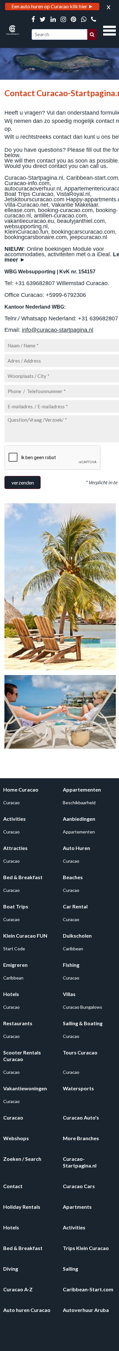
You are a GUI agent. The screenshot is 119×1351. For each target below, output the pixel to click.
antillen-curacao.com (60, 215)
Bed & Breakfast (23, 877)
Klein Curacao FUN (25, 936)
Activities (14, 819)
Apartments (77, 1207)
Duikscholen (77, 936)
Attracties (15, 848)
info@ (29, 330)
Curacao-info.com (27, 183)
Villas (69, 994)
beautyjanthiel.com (81, 221)
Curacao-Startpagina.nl (33, 178)
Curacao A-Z (18, 1289)
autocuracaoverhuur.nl (32, 188)
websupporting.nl (26, 226)
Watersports (78, 1088)
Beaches (73, 877)
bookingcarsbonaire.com (35, 237)
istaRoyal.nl (75, 194)
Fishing (71, 965)
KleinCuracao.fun (26, 232)
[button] (109, 30)
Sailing (70, 1269)
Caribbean (73, 948)
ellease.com (19, 210)
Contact (13, 1186)
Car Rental (75, 906)
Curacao (11, 802)
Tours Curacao (80, 1052)
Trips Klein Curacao (86, 1248)
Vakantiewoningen (25, 1088)
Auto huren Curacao (26, 1310)
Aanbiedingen (79, 819)
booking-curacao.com (65, 210)
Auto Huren (76, 848)
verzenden (22, 482)
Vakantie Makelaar (74, 205)
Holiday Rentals (21, 1207)
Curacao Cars (79, 1186)
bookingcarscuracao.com (83, 232)
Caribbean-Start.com (88, 1289)
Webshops (16, 1138)
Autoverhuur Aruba (86, 1310)
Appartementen (82, 789)
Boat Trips (15, 906)
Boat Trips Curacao (28, 194)
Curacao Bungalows (82, 1007)
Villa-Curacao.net (26, 205)
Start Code (14, 948)
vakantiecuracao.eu (29, 221)
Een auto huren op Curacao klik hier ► (52, 6)
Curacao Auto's (81, 1117)
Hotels (11, 994)
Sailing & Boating (82, 1023)
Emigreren (15, 965)
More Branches (81, 1138)
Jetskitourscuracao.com (34, 199)
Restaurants (17, 1023)
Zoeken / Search (22, 1159)
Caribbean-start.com (92, 178)
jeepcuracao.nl (88, 237)
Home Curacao (20, 789)
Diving (10, 1269)
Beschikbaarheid (79, 802)
